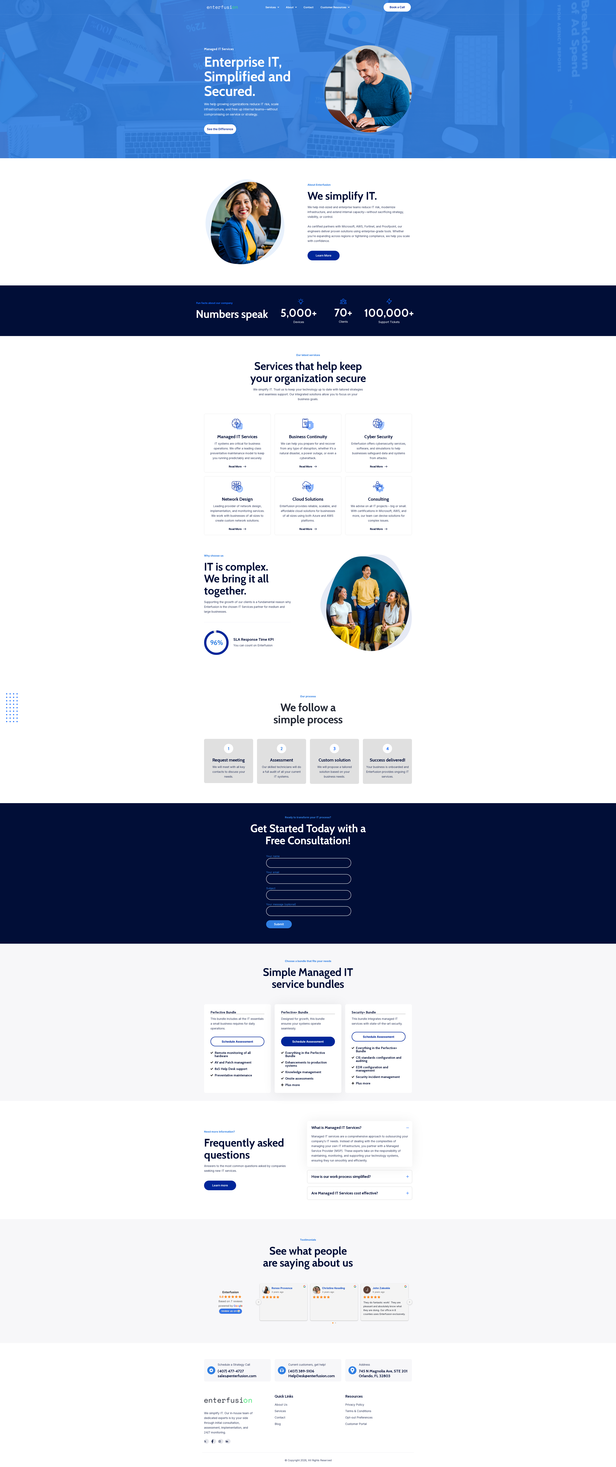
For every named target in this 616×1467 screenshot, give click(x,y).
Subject (270, 888)
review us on (229, 1310)
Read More (235, 466)
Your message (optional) (281, 904)
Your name (273, 856)
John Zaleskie (381, 1288)
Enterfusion (230, 1292)
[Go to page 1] (335, 1323)
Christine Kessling (333, 1288)
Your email (272, 872)
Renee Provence (282, 1288)
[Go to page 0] (333, 1323)
